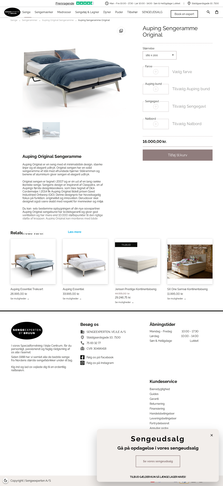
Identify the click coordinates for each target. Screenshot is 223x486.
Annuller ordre (159, 428)
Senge (26, 12)
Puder (119, 12)
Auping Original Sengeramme (58, 20)
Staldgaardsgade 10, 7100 (205, 3)
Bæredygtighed (160, 389)
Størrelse (148, 48)
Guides (154, 394)
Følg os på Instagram (100, 363)
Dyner (107, 12)
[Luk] (211, 435)
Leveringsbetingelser (163, 418)
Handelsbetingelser (162, 413)
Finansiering (157, 408)
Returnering (157, 403)
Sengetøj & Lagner (87, 12)
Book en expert (184, 14)
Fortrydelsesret (159, 423)
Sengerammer (29, 20)
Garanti (154, 399)
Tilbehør (132, 12)
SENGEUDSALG (152, 12)
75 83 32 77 (94, 343)
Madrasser (64, 12)
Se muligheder (18, 299)
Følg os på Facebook (100, 357)
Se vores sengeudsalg (158, 461)
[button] (121, 31)
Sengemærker (44, 12)
